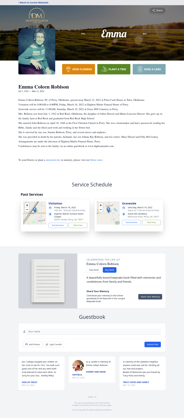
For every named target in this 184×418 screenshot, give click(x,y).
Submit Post (152, 344)
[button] (35, 210)
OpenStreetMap (95, 410)
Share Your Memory (150, 296)
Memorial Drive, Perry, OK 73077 (143, 216)
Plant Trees (77, 225)
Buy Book (109, 269)
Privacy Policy (83, 405)
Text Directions (58, 225)
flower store (96, 159)
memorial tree (53, 159)
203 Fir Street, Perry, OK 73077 (68, 219)
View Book (94, 269)
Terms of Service (100, 405)
